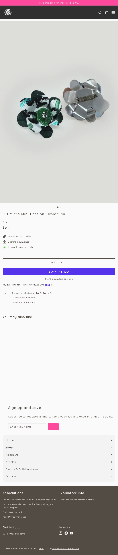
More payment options (59, 279)
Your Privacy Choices (14, 517)
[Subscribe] (53, 426)
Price (6, 222)
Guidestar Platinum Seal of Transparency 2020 (29, 499)
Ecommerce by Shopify (65, 548)
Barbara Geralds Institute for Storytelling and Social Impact (29, 506)
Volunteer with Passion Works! (78, 499)
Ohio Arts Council (13, 512)
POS (41, 548)
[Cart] (106, 12)
